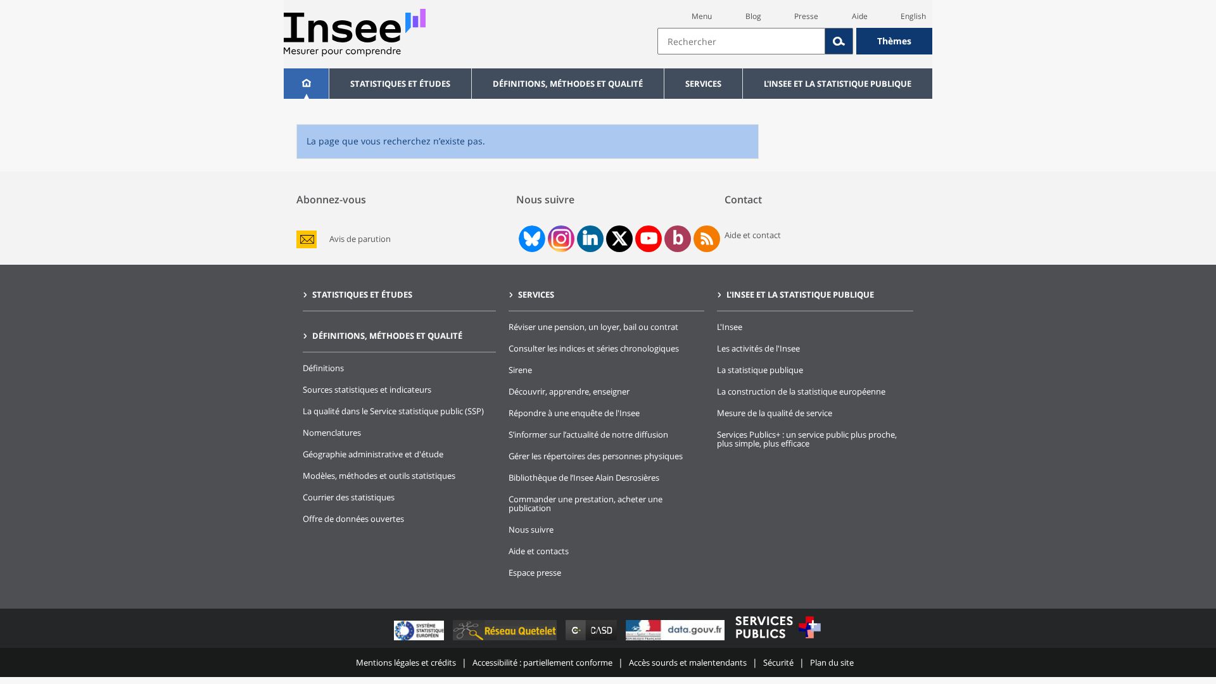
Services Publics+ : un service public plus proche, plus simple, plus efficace (807, 439)
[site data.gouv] (676, 640)
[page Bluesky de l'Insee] (530, 238)
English (913, 16)
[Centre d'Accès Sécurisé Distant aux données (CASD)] (592, 640)
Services (703, 83)
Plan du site (832, 662)
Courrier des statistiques (349, 497)
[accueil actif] (306, 83)
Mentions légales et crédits (406, 662)
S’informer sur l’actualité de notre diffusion (588, 434)
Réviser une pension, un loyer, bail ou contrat (593, 326)
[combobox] (794, 41)
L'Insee (729, 326)
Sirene (520, 370)
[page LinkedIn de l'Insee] (590, 239)
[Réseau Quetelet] (506, 640)
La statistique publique (760, 370)
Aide (860, 16)
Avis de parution (360, 239)
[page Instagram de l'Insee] (559, 238)
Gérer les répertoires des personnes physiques (596, 456)
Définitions (323, 368)
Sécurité (778, 662)
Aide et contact (753, 235)
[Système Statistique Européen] (420, 640)
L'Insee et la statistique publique (837, 83)
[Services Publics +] (777, 640)
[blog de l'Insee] (678, 238)
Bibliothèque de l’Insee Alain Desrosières (584, 477)
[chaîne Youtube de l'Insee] (648, 238)
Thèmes (894, 41)
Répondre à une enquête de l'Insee (574, 413)
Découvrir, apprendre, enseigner (569, 391)
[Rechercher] (839, 41)
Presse (806, 16)
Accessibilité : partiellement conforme (542, 662)
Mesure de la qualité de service (774, 413)
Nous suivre (531, 529)
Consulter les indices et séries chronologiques (594, 348)
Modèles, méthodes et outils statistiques (379, 475)
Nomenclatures (332, 432)
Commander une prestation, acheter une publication (585, 503)
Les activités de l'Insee (758, 348)
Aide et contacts (539, 551)
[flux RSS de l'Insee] (706, 238)
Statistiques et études (400, 83)
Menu (702, 16)
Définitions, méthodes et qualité (568, 83)
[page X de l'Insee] (620, 238)
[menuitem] (306, 83)
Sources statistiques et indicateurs (367, 389)
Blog (753, 16)
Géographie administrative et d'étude (373, 454)
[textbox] (741, 41)
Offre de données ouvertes (353, 518)
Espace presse (535, 572)
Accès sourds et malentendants (688, 662)
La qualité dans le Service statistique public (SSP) (393, 411)
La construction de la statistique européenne (801, 391)
